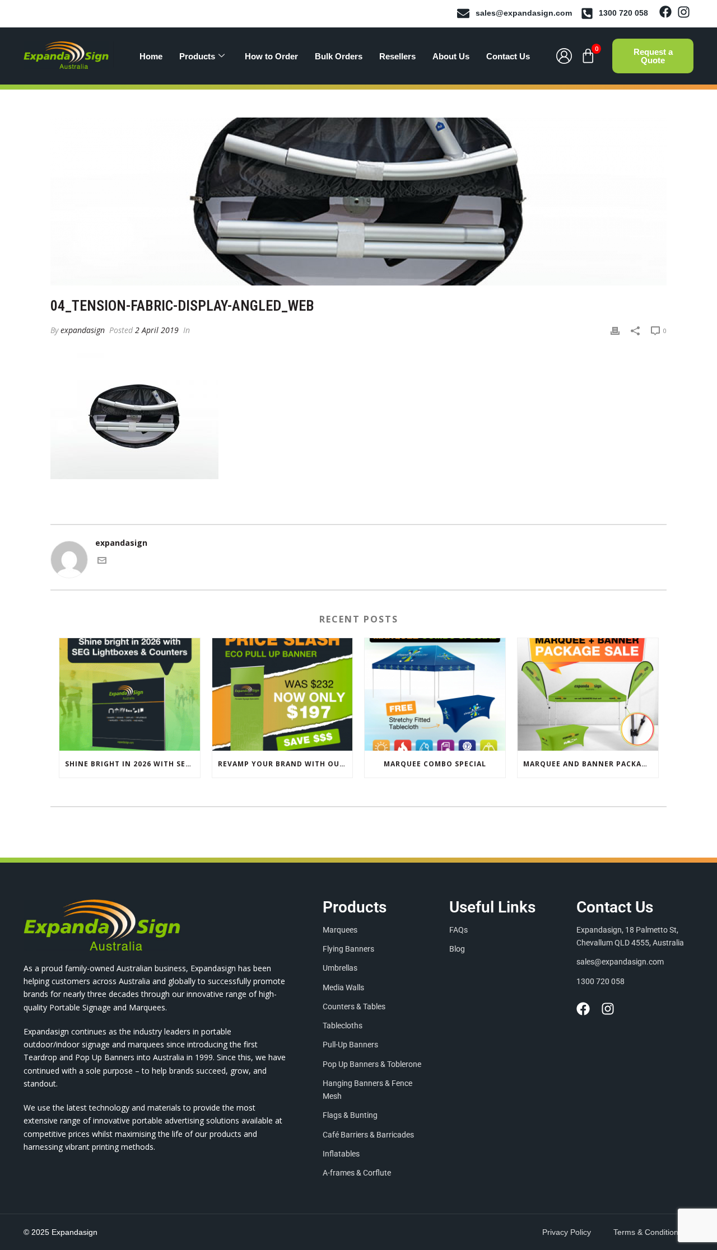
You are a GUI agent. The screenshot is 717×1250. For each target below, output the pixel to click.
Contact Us (508, 56)
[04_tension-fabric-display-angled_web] (358, 201)
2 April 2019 (157, 330)
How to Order (271, 56)
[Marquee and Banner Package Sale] (588, 694)
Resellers (397, 56)
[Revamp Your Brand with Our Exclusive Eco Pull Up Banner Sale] (282, 694)
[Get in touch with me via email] (101, 561)
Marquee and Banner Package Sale (590, 764)
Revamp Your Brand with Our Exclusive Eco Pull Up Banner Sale (285, 764)
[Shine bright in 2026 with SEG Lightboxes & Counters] (129, 694)
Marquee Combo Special (435, 764)
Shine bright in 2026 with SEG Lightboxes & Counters (132, 764)
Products (197, 56)
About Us (450, 56)
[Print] (615, 330)
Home (150, 56)
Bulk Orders (338, 56)
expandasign (82, 330)
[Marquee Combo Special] (435, 694)
